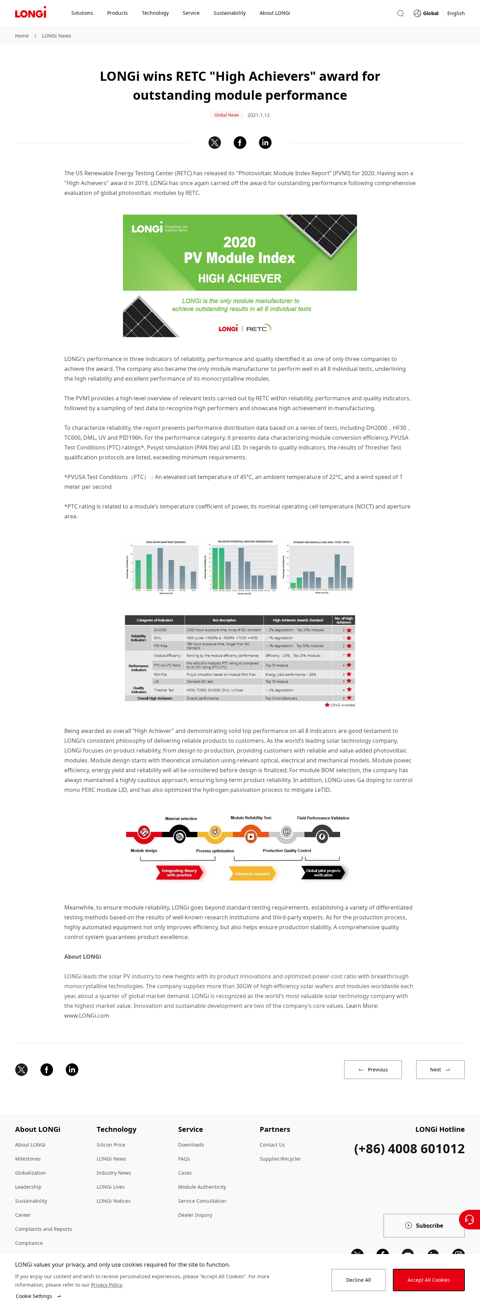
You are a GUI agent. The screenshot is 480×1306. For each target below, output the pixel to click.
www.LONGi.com (86, 1015)
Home (22, 35)
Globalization (30, 1172)
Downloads (191, 1144)
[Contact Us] (469, 1219)
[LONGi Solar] (30, 14)
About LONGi (30, 1144)
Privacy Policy (106, 1284)
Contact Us (272, 1144)
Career (23, 1215)
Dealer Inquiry (195, 1215)
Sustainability (31, 1200)
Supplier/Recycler (280, 1158)
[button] (400, 13)
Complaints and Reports (43, 1229)
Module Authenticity (202, 1186)
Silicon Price (111, 1144)
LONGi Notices (114, 1200)
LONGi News (56, 35)
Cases (185, 1172)
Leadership (28, 1186)
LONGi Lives (111, 1186)
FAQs (184, 1158)
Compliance (29, 1243)
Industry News (114, 1172)
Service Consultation (202, 1200)
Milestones (28, 1158)
